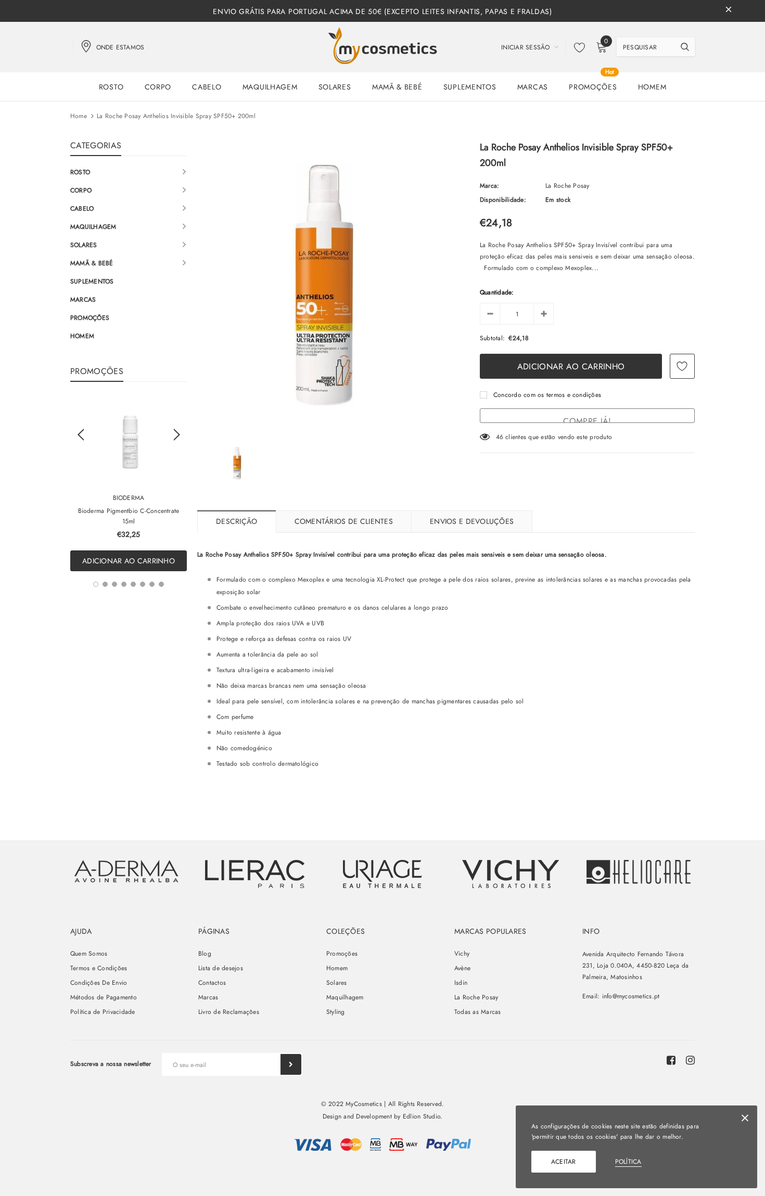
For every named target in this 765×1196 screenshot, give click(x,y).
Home (78, 116)
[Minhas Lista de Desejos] (576, 47)
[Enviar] (290, 1064)
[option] (128, 484)
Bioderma (129, 498)
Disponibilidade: (503, 199)
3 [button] (114, 584)
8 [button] (161, 584)
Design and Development (357, 1116)
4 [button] (123, 584)
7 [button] (152, 584)
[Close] (745, 1119)
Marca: (489, 185)
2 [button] (105, 584)
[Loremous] (254, 874)
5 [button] (133, 584)
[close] (728, 11)
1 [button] (95, 584)
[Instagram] (690, 1060)
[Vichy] (126, 871)
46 (499, 437)
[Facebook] (671, 1060)
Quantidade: (497, 292)
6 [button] (142, 584)
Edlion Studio (421, 1116)
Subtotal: (492, 338)
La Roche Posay (567, 185)
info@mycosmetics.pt (631, 996)
